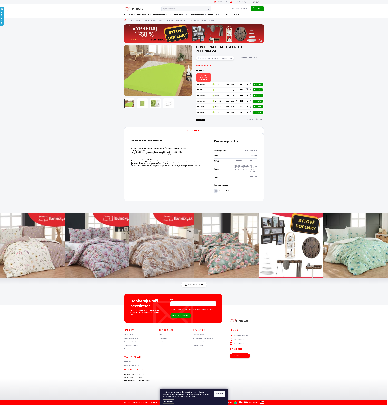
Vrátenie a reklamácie (131, 345)
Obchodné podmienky (131, 338)
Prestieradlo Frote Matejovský (230, 191)
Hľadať (208, 9)
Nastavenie (168, 401)
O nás (160, 334)
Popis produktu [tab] (193, 130)
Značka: (244, 59)
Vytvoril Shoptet (228, 402)
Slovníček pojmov (198, 334)
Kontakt (161, 342)
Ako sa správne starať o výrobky (203, 338)
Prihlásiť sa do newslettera (180, 315)
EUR (257, 2)
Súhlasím (219, 394)
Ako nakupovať (129, 334)
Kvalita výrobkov (198, 345)
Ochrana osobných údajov (132, 342)
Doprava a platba (129, 349)
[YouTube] (240, 348)
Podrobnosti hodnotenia (225, 58)
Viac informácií (191, 397)
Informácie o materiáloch (201, 342)
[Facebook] (231, 348)
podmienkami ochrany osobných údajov (201, 309)
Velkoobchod (163, 338)
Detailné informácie (202, 65)
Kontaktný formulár (240, 356)
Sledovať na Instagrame (195, 284)
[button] (250, 83)
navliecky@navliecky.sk (241, 335)
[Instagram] (235, 348)
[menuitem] (129, 15)
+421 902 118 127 (239, 339)
